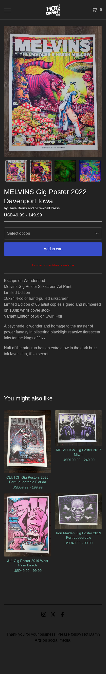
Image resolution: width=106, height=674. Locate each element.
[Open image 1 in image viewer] (53, 91)
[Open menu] (7, 10)
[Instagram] (43, 614)
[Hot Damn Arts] (53, 10)
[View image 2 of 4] (41, 171)
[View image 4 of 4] (90, 171)
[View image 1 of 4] (16, 171)
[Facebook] (62, 614)
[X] (53, 614)
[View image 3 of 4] (65, 171)
